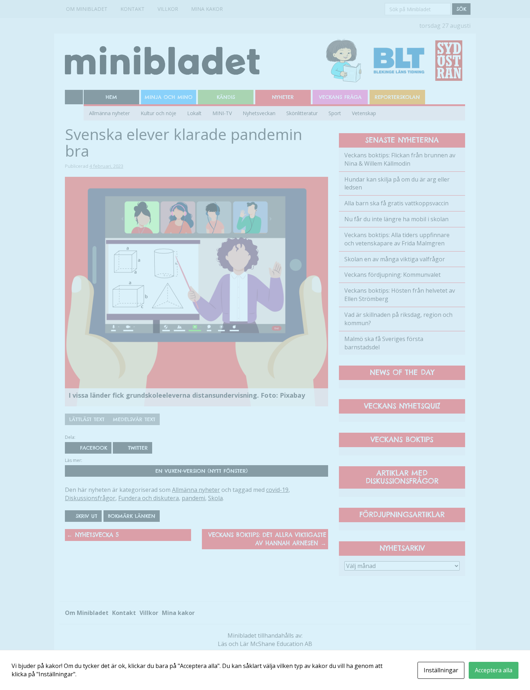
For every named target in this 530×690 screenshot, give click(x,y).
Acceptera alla (493, 670)
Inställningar (441, 670)
